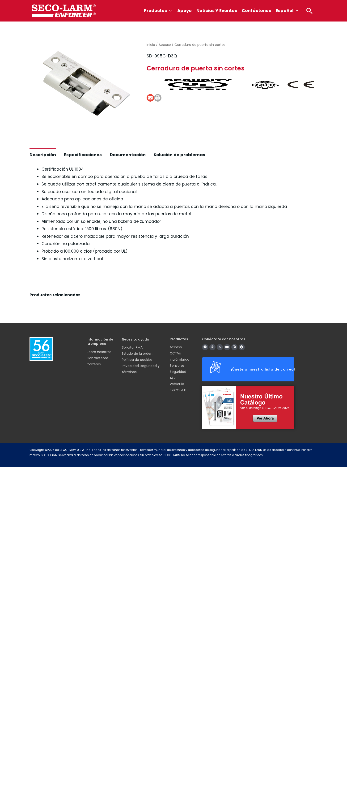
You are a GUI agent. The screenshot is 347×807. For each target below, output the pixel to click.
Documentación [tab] (128, 155)
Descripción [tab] (43, 155)
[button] (309, 10)
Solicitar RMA (132, 347)
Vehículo (177, 384)
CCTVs (175, 353)
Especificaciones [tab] (83, 155)
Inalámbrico (179, 359)
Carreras (94, 364)
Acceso (165, 44)
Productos (155, 10)
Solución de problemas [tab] (179, 155)
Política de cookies (137, 359)
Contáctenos (256, 10)
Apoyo (184, 10)
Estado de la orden (137, 353)
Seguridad (178, 371)
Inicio (151, 44)
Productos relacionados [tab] (55, 295)
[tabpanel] (173, 306)
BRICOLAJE (178, 390)
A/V (173, 377)
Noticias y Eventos (216, 10)
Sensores (177, 365)
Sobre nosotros (99, 352)
